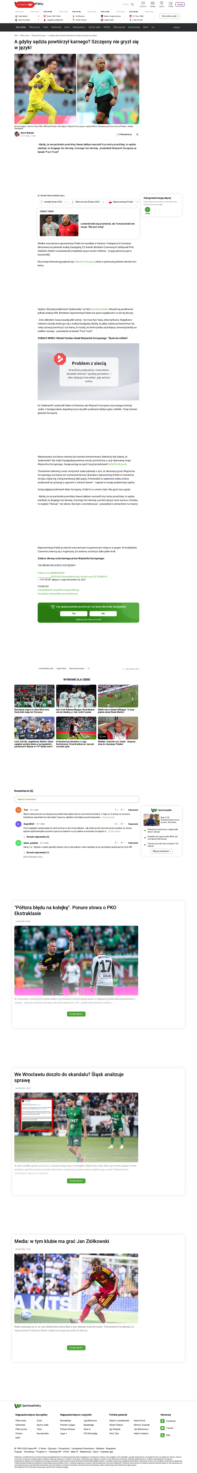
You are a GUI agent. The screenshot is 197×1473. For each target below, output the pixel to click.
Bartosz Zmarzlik (142, 1425)
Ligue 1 (63, 1433)
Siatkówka (56, 27)
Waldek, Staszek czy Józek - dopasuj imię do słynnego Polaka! (116, 742)
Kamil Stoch (139, 1420)
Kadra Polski (61, 668)
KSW (17, 1438)
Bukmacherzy (79, 27)
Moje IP (74, 1451)
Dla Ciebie (21, 27)
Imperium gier (107, 1451)
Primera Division (67, 1429)
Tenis (45, 27)
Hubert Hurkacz (141, 1433)
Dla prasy (52, 1448)
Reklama (100, 1448)
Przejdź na (24, 5)
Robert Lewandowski (119, 1420)
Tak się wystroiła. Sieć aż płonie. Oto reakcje (163, 845)
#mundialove (69, 576)
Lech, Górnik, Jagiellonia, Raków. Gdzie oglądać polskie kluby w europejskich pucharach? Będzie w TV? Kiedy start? (33, 744)
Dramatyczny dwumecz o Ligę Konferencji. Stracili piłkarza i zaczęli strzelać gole (75, 744)
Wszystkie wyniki (169, 16)
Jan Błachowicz (141, 1429)
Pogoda (18, 1451)
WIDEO (106, 27)
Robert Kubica (116, 1425)
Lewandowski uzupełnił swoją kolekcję (58, 589)
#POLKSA (56, 576)
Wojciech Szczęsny (39, 35)
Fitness (18, 1433)
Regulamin (111, 1448)
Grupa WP (32, 1448)
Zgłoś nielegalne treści (33, 857)
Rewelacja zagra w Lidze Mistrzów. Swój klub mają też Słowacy (31, 710)
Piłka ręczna (119, 27)
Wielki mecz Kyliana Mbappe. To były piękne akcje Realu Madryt (116, 710)
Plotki (66, 1451)
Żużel (67, 27)
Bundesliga (89, 1425)
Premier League (67, 1425)
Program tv (41, 1451)
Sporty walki (94, 27)
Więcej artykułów (161, 851)
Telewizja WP (55, 1451)
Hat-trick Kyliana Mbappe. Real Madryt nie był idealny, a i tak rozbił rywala (75, 710)
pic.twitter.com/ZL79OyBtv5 (92, 576)
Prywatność (64, 1448)
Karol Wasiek (27, 133)
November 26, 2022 (76, 579)
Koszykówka (134, 27)
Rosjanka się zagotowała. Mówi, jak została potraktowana (163, 837)
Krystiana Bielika (99, 309)
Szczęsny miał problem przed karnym (58, 593)
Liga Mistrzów (90, 1420)
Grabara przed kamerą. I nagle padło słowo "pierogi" (163, 830)
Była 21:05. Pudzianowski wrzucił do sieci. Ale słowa (170, 819)
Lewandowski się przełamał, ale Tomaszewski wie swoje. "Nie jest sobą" (108, 225)
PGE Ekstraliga (90, 1433)
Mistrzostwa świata (76, 668)
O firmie (42, 1448)
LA (153, 27)
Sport (96, 1451)
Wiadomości (85, 1451)
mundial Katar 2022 (46, 668)
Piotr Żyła (114, 1433)
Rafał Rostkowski (117, 464)
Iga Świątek (114, 1429)
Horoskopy (29, 1451)
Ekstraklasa (65, 1420)
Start (16, 35)
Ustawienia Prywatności (83, 1448)
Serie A (87, 1429)
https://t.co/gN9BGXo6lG (51, 572)
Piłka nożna (34, 27)
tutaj (66, 1467)
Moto (145, 27)
